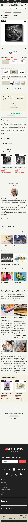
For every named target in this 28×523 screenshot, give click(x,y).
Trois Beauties (18, 393)
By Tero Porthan (5, 17)
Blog (2, 494)
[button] (5, 62)
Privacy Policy (4, 487)
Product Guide (24, 57)
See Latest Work (5, 219)
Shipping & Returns (7, 143)
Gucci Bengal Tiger (6, 393)
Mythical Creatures (17, 11)
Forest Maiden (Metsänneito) (20, 167)
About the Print (6, 138)
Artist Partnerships (5, 489)
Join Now (22, 461)
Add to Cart (14, 521)
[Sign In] (22, 5)
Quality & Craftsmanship (7, 484)
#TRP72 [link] (24, 11)
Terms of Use (4, 492)
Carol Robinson (18, 394)
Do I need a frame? (22, 79)
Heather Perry (4, 394)
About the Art (5, 120)
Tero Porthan (4, 169)
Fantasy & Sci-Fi (8, 11)
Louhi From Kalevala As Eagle (7, 167)
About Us (3, 482)
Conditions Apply (14, 107)
